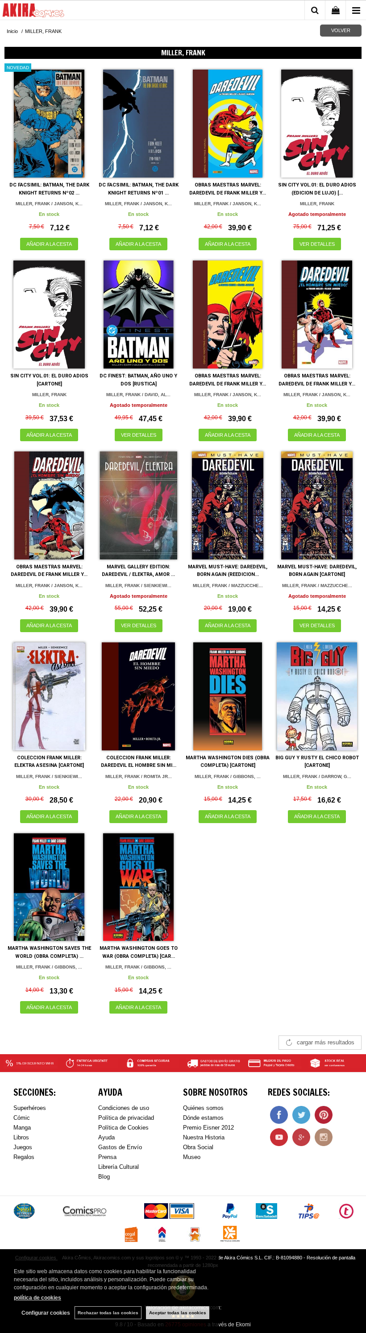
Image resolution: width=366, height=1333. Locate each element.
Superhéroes (29, 1108)
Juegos (22, 1147)
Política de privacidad (126, 1117)
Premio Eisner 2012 (208, 1127)
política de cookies (37, 1298)
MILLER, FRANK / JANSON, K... (49, 203)
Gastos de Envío (120, 1147)
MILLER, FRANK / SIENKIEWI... (138, 585)
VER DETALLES (317, 244)
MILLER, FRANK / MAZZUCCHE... (228, 585)
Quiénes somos (203, 1108)
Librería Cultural (118, 1166)
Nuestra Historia (204, 1137)
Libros (21, 1137)
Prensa (107, 1157)
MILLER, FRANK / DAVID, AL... (138, 394)
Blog (104, 1176)
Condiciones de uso (123, 1108)
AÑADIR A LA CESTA (49, 244)
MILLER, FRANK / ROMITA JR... (138, 776)
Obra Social (198, 1147)
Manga (22, 1127)
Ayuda (106, 1137)
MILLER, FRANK (317, 203)
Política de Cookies (123, 1127)
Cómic (21, 1117)
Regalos (23, 1157)
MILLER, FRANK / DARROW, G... (317, 776)
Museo (191, 1157)
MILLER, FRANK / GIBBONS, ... (228, 776)
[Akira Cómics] (33, 12)
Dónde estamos (203, 1117)
